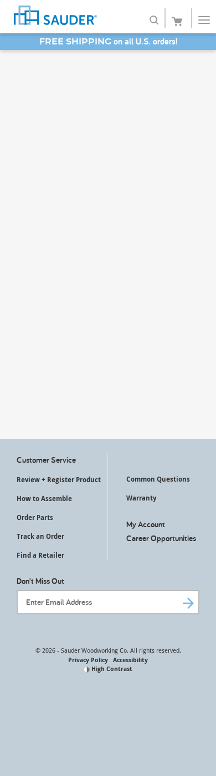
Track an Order (40, 536)
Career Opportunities (161, 538)
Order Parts (35, 517)
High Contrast (111, 668)
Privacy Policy (88, 659)
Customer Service (46, 459)
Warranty (141, 498)
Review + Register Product (59, 479)
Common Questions (158, 479)
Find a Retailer (40, 555)
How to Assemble (44, 498)
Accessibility (130, 659)
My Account (145, 524)
